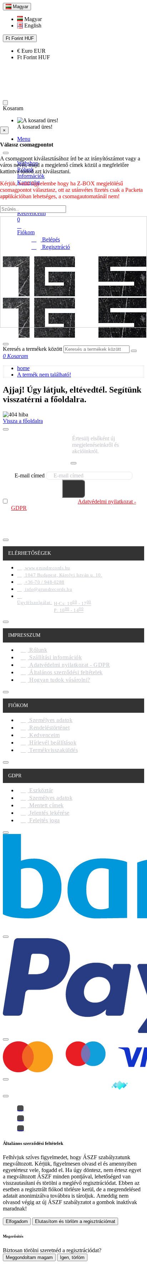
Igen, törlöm (72, 1257)
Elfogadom (17, 1221)
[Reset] (5, 102)
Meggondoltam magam (29, 1257)
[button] (29, 19)
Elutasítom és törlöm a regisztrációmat (75, 1221)
